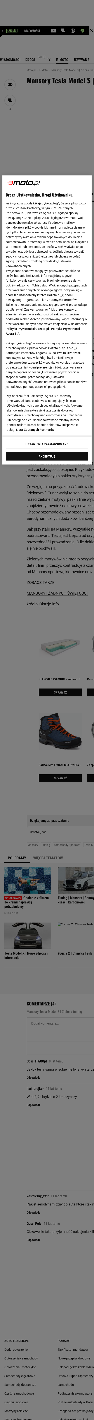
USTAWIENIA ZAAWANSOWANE (47, 444)
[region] (47, 320)
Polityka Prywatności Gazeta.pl (27, 329)
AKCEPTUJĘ (47, 456)
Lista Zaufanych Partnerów (35, 429)
